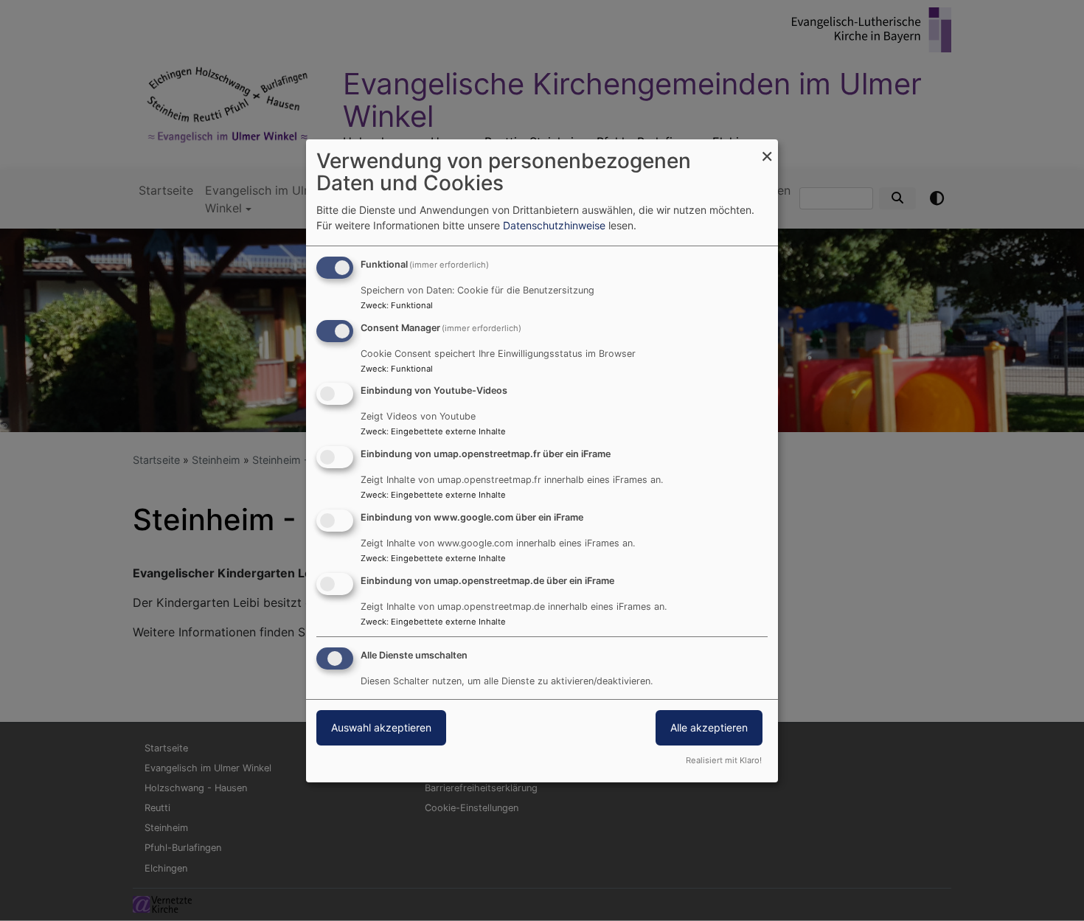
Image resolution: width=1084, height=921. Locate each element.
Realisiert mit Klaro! (724, 760)
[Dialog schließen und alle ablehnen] (767, 148)
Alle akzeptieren (709, 727)
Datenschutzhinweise (554, 225)
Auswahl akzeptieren (381, 727)
